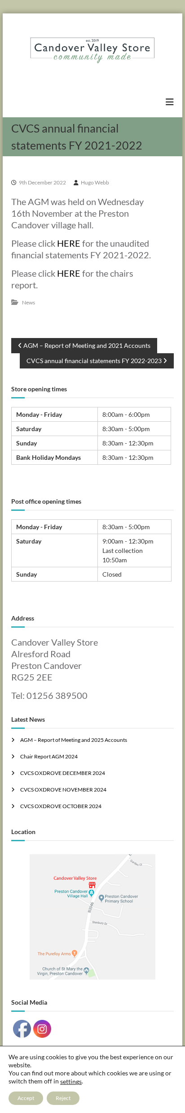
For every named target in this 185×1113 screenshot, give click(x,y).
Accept (26, 1098)
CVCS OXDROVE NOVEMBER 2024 (63, 789)
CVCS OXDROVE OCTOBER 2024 (60, 806)
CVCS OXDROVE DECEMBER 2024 (62, 773)
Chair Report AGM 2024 (49, 756)
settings (71, 1081)
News (28, 302)
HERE (68, 243)
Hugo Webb (95, 182)
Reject (63, 1098)
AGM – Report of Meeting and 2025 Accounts (73, 739)
